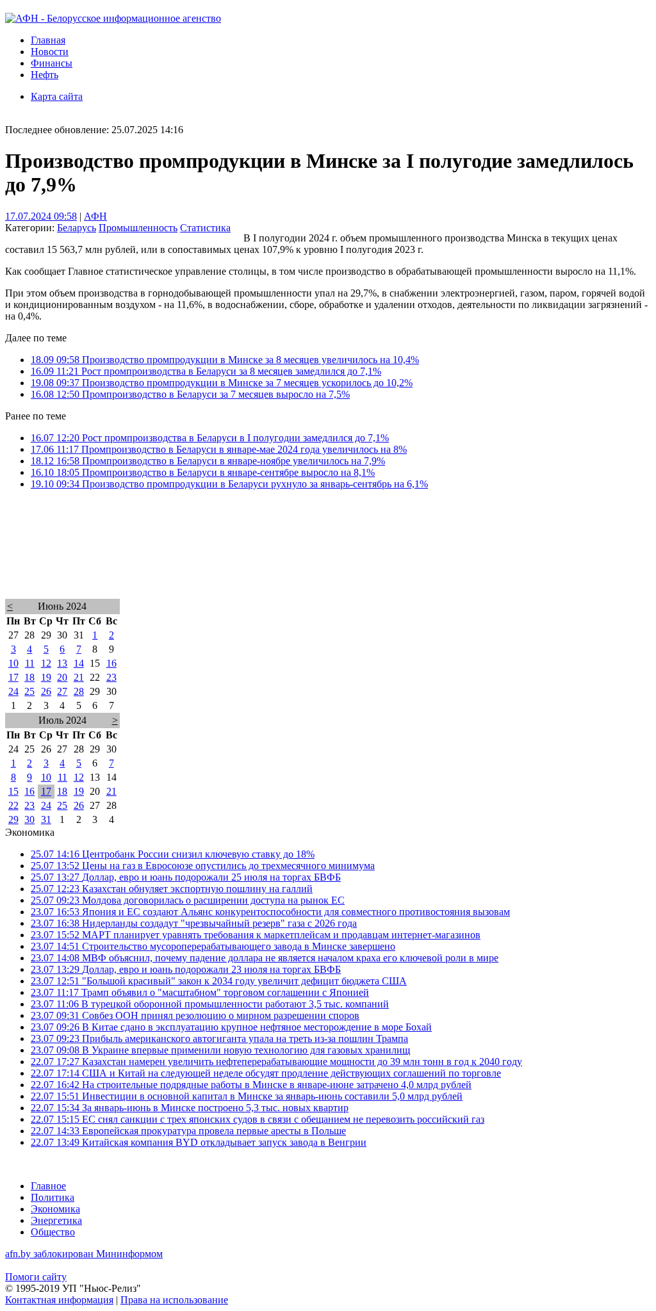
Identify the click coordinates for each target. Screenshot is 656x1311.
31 (46, 819)
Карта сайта (57, 96)
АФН (95, 216)
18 (29, 677)
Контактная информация (59, 1299)
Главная (48, 40)
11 (30, 663)
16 (111, 663)
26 (46, 691)
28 (79, 691)
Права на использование (174, 1299)
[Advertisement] (328, 561)
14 (79, 663)
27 (62, 691)
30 (29, 819)
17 (13, 677)
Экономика (55, 1208)
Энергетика (56, 1220)
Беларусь (76, 227)
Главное (48, 1185)
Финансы (51, 63)
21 (79, 677)
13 (62, 663)
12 (46, 663)
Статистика (205, 227)
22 (13, 805)
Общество (53, 1231)
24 (13, 691)
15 (13, 791)
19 (46, 677)
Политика (52, 1197)
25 (29, 691)
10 (13, 663)
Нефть (44, 74)
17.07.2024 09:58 (41, 216)
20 (62, 677)
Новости (50, 51)
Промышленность (138, 227)
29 (13, 819)
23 (111, 677)
